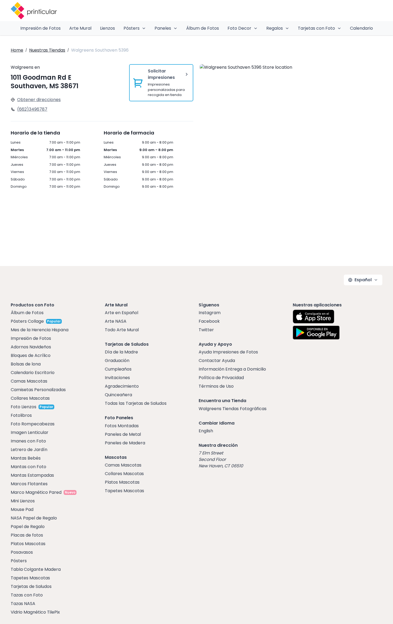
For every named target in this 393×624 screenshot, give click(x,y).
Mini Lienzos (23, 501)
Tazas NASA (23, 603)
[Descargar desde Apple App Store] (313, 316)
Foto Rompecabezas (33, 424)
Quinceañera (118, 395)
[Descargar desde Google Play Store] (316, 333)
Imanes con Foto (28, 441)
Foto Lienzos (23, 407)
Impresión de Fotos (40, 28)
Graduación (117, 360)
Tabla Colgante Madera (36, 569)
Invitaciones (117, 378)
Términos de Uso (216, 386)
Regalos (274, 28)
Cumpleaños (118, 369)
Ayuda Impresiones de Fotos (228, 352)
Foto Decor (239, 28)
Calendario (361, 28)
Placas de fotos (27, 535)
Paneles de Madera (125, 443)
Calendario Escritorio (33, 372)
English (206, 431)
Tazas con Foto (27, 595)
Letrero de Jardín (29, 449)
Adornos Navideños (31, 347)
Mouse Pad (22, 509)
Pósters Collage (27, 321)
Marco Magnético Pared (36, 492)
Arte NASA (115, 321)
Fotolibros (21, 415)
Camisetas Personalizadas (38, 390)
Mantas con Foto (28, 467)
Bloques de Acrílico (31, 355)
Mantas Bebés (26, 458)
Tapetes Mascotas (30, 578)
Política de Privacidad (221, 378)
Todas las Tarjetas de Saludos (136, 403)
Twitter (206, 330)
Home (17, 50)
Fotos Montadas (122, 426)
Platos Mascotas (28, 544)
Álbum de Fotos (202, 28)
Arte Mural (80, 28)
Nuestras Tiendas (47, 50)
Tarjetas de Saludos (31, 586)
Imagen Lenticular (29, 432)
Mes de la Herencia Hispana (39, 330)
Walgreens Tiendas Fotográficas (233, 409)
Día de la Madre (121, 352)
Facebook (209, 321)
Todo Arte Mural (122, 330)
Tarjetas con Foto (316, 28)
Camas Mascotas (29, 381)
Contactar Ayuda (217, 360)
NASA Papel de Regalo (34, 518)
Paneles (163, 28)
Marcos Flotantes (29, 484)
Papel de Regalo (28, 526)
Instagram (210, 313)
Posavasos (22, 552)
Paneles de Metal (123, 434)
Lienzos (107, 28)
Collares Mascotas (30, 398)
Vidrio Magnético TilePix (35, 612)
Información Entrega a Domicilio (232, 369)
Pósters (132, 28)
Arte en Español (121, 313)
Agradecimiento (122, 386)
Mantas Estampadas (32, 475)
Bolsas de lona (26, 364)
